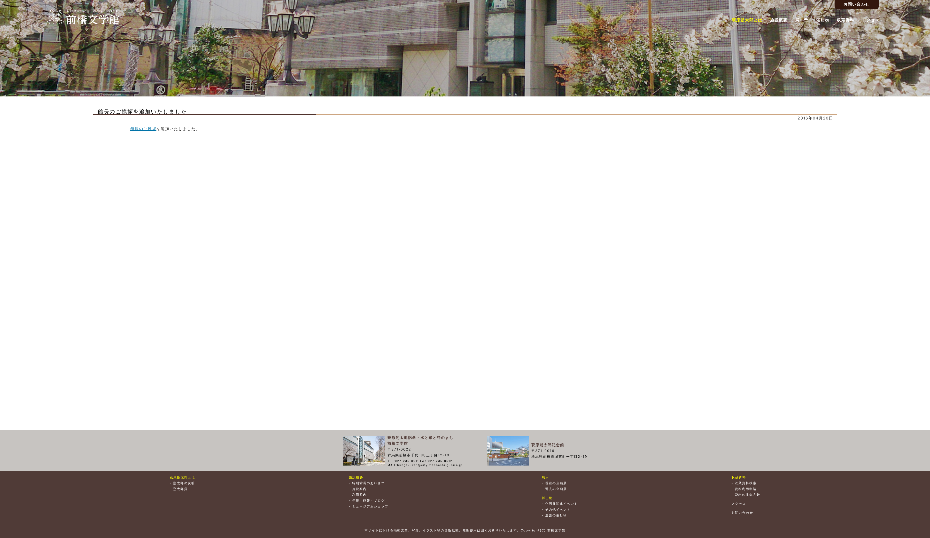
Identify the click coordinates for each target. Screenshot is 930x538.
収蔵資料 (845, 19)
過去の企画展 (556, 489)
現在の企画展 (556, 483)
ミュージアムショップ (370, 506)
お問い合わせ (742, 512)
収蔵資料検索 (746, 483)
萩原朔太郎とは (747, 19)
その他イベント (558, 509)
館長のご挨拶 (143, 128)
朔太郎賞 (180, 489)
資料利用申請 (746, 489)
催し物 (822, 19)
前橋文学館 (82, 17)
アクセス (871, 19)
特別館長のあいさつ (368, 483)
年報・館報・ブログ (368, 500)
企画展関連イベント (561, 504)
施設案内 (359, 489)
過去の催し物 (556, 515)
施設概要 (779, 19)
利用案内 (359, 495)
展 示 (801, 19)
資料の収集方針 (747, 495)
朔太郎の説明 (184, 483)
